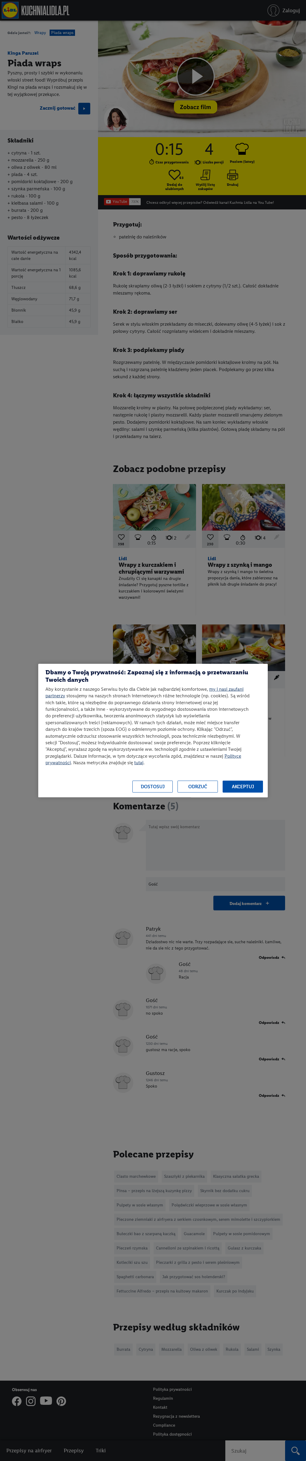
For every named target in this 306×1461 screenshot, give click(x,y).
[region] (153, 730)
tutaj (138, 762)
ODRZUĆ (197, 786)
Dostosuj (153, 786)
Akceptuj (243, 786)
